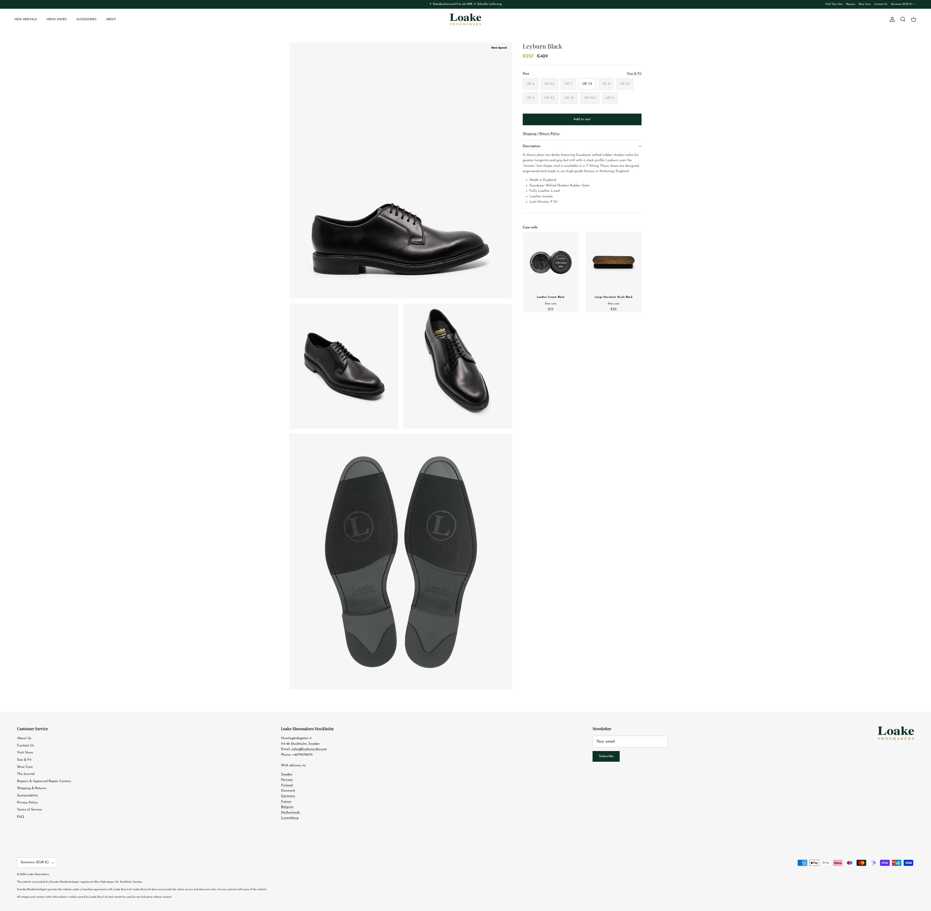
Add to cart (582, 119)
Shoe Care (865, 4)
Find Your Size (834, 4)
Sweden (286, 774)
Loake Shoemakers (38, 874)
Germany (288, 796)
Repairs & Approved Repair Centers (44, 781)
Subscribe (606, 756)
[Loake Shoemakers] (465, 19)
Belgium (287, 807)
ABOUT (111, 19)
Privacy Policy (27, 802)
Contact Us (880, 4)
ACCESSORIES (86, 19)
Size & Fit (24, 760)
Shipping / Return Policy (541, 134)
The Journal (26, 774)
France (286, 801)
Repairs (850, 4)
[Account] (891, 19)
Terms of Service (29, 809)
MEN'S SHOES (57, 19)
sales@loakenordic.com (309, 749)
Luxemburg (289, 818)
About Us (24, 738)
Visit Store (25, 752)
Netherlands (290, 812)
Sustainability (27, 795)
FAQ (20, 817)
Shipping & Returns (32, 788)
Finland (287, 785)
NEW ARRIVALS (26, 19)
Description (531, 146)
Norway (287, 780)
